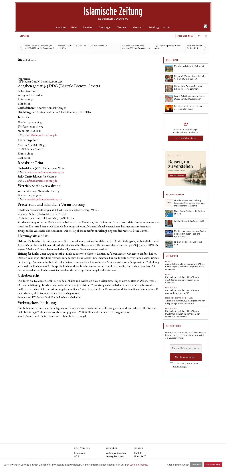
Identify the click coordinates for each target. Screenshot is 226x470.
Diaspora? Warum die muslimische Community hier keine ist (190, 77)
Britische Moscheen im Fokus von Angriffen (72, 46)
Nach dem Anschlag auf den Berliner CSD (199, 46)
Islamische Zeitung (113, 11)
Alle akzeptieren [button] (213, 464)
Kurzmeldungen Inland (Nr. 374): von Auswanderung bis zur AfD (182, 291)
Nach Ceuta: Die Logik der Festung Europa (189, 212)
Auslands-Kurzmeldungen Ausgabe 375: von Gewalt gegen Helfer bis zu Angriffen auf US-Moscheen (185, 267)
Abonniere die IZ (185, 35)
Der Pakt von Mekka (98, 45)
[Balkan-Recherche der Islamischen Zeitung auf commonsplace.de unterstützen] (185, 184)
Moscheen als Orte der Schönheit (189, 66)
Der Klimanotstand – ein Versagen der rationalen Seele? (189, 107)
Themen (121, 27)
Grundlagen (105, 27)
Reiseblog (154, 27)
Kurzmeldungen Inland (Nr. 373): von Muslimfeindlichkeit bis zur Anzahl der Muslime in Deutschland (182, 314)
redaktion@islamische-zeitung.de (45, 172)
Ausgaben (61, 27)
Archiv (166, 27)
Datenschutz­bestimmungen (185, 365)
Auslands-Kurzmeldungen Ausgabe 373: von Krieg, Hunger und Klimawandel (185, 302)
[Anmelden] (199, 35)
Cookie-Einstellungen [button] (178, 464)
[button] (205, 26)
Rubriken (88, 27)
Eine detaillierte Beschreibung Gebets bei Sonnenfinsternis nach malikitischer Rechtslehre (189, 203)
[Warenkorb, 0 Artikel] (205, 35)
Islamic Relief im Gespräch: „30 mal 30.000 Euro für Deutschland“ (39, 46)
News (74, 27)
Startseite (24, 35)
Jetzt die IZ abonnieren (185, 138)
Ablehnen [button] (196, 464)
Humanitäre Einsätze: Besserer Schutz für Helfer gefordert (188, 87)
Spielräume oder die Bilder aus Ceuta (188, 243)
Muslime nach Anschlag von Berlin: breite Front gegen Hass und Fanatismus (190, 234)
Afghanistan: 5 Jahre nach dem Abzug (168, 46)
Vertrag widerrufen (116, 452)
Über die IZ (140, 456)
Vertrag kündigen (115, 456)
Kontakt (138, 452)
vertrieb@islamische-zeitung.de (44, 199)
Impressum (80, 452)
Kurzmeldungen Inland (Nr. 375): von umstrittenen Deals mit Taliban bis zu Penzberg (182, 280)
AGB (76, 456)
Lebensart (137, 27)
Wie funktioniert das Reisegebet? (189, 221)
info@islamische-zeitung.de (41, 135)
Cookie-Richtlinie (138, 464)
